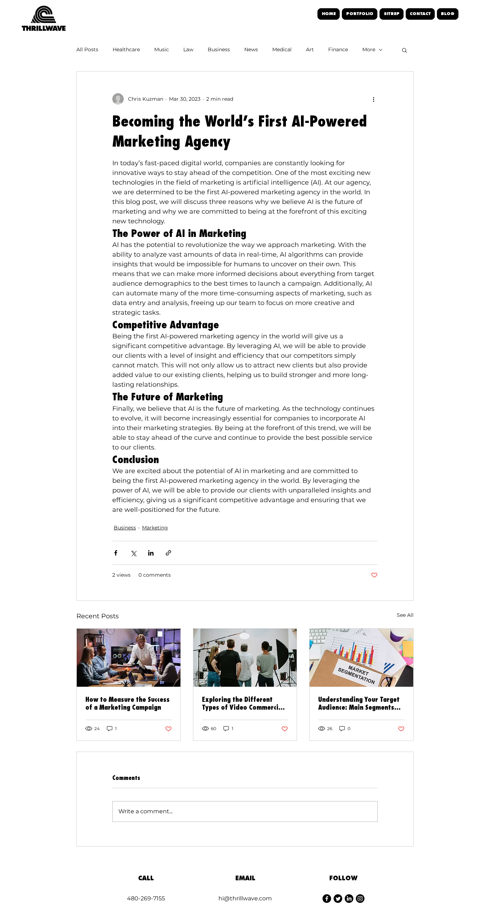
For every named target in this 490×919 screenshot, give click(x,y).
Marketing (155, 527)
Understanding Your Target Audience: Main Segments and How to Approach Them (359, 703)
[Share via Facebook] (115, 552)
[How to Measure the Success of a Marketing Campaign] (128, 658)
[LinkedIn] (349, 898)
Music (161, 49)
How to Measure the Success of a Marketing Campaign (127, 703)
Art (310, 49)
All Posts (87, 49)
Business (219, 49)
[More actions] (373, 99)
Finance (338, 49)
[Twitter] (338, 898)
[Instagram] (360, 898)
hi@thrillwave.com (245, 898)
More (368, 49)
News (251, 49)
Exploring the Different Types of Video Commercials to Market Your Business (244, 703)
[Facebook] (326, 898)
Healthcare (126, 49)
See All (405, 615)
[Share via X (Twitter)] (133, 552)
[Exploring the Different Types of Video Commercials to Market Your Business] (245, 658)
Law (188, 49)
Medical (282, 49)
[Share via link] (168, 552)
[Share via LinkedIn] (150, 552)
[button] (404, 50)
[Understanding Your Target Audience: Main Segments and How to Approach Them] (361, 658)
